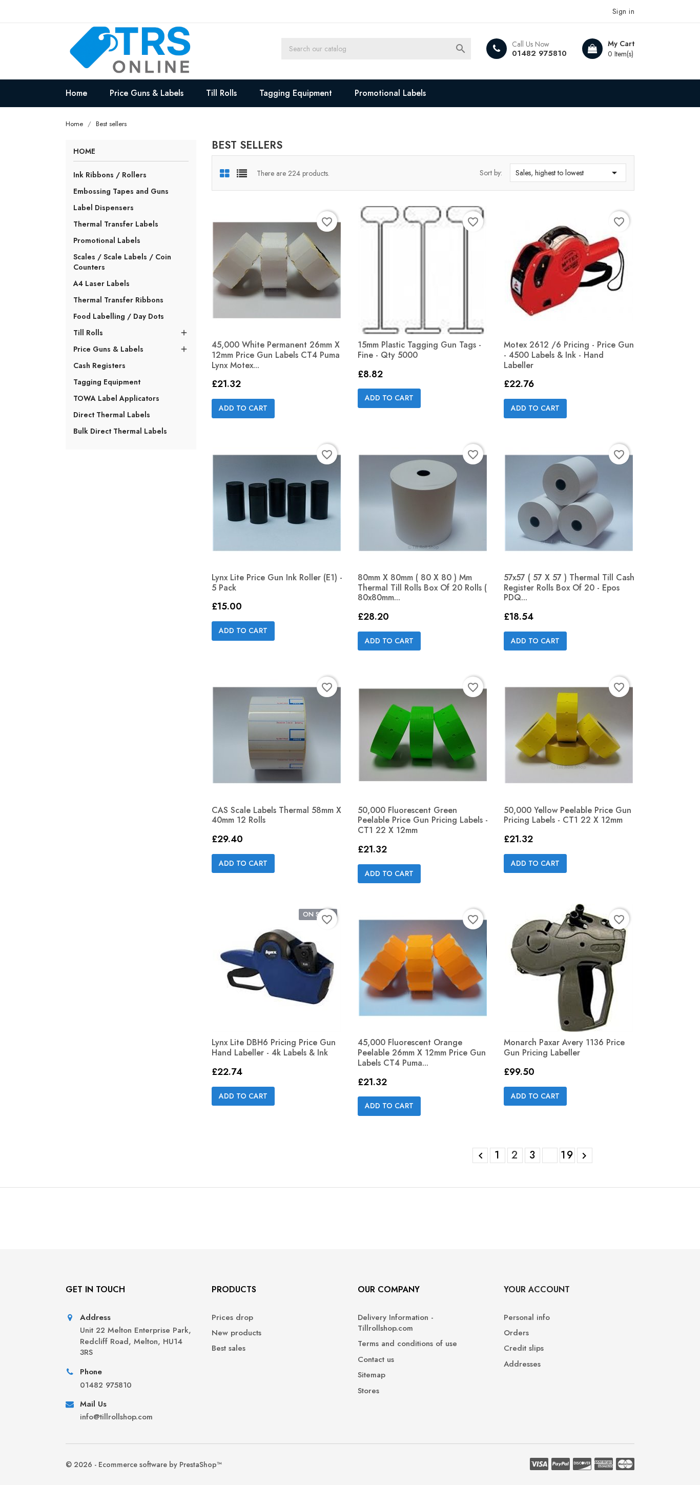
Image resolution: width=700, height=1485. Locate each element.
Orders (516, 1333)
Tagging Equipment (295, 93)
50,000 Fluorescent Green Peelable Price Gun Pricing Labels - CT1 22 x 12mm (423, 820)
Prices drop (232, 1317)
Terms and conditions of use (407, 1343)
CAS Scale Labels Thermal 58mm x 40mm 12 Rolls (276, 815)
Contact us (376, 1359)
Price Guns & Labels (146, 93)
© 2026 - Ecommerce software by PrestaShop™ (144, 1464)
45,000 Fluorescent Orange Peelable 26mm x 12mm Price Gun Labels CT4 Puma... (422, 1052)
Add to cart (243, 408)
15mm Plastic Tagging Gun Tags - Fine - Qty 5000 (419, 350)
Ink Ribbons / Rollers (110, 175)
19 (567, 1155)
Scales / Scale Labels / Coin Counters (122, 262)
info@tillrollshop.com (116, 1417)
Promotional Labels (390, 93)
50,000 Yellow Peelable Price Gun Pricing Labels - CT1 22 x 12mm (567, 815)
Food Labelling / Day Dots (118, 316)
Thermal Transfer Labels (115, 224)
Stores (368, 1391)
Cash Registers (99, 365)
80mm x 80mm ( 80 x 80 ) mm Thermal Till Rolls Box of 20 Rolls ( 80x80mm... (422, 588)
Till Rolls (221, 93)
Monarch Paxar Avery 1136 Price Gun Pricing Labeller (564, 1047)
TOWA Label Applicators (116, 398)
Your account (537, 1289)
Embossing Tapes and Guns (121, 191)
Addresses (522, 1364)
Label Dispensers (103, 207)
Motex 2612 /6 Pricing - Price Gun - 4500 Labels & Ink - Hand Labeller (569, 355)
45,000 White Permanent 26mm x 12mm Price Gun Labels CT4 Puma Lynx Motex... (276, 355)
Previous (481, 1156)
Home (76, 93)
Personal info (527, 1317)
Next (584, 1156)
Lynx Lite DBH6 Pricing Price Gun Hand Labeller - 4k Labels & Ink (274, 1047)
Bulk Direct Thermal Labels (120, 431)
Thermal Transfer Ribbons (118, 300)
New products (236, 1333)
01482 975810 (539, 53)
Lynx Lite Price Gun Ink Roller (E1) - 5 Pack (277, 583)
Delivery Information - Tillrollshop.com (396, 1323)
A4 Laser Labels (101, 283)
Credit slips (524, 1348)
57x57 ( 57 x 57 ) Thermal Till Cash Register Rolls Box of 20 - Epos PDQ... (569, 588)
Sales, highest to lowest (568, 173)
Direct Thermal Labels (111, 415)
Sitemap (371, 1375)
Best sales (228, 1348)
